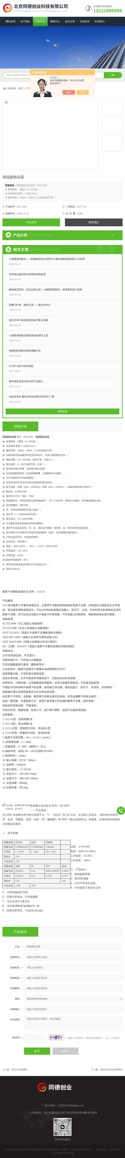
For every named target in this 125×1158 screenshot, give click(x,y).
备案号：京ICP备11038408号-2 (77, 1149)
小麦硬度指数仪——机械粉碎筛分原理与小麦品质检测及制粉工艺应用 (47, 259)
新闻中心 (55, 21)
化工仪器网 (57, 1153)
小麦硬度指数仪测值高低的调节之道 (28, 335)
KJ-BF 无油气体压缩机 (21, 366)
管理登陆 (69, 1153)
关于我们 (25, 21)
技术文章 (70, 21)
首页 (20, 88)
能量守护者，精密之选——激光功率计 (29, 304)
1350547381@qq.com (71, 1105)
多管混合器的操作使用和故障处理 (27, 274)
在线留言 (85, 21)
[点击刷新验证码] (56, 1037)
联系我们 (99, 21)
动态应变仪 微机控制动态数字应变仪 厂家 (31, 396)
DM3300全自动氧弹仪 (111, 1069)
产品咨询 (31, 222)
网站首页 (10, 21)
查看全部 (62, 411)
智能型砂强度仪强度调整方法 (25, 350)
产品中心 (40, 21)
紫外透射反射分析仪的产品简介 (26, 381)
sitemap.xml (101, 1149)
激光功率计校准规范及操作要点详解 (28, 320)
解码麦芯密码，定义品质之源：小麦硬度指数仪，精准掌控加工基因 (45, 289)
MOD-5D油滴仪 (20, 1069)
